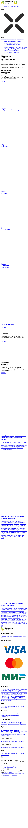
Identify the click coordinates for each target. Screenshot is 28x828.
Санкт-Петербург (9, 788)
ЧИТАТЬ (3, 373)
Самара (8, 789)
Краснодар (3, 789)
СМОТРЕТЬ (4, 81)
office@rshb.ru (8, 772)
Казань (24, 788)
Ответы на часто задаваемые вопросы (11, 636)
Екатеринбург (18, 788)
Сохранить (3, 791)
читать (2, 626)
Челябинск (13, 789)
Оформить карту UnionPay (8, 801)
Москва (3, 788)
